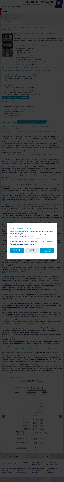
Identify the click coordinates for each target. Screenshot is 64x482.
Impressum (31, 244)
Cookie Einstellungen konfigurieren (32, 251)
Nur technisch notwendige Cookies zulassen (17, 251)
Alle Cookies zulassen (47, 250)
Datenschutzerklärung (21, 244)
